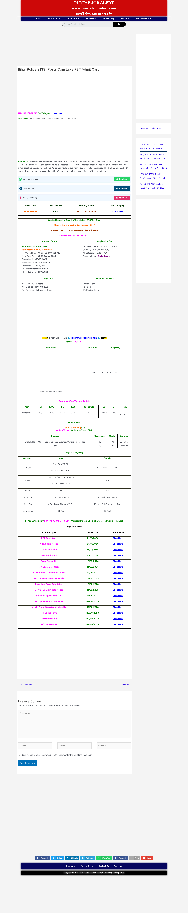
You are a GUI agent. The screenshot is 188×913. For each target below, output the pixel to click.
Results (125, 18)
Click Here (118, 538)
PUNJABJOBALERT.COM (56, 521)
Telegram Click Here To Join (84, 338)
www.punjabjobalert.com (94, 8)
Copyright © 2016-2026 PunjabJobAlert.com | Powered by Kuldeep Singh (94, 873)
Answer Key (108, 18)
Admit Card (73, 18)
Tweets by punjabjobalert (151, 128)
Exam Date (91, 18)
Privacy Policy (87, 866)
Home (38, 18)
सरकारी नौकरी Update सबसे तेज (94, 13)
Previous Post (25, 684)
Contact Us (104, 866)
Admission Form (143, 18)
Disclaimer (71, 866)
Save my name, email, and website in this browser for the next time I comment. (57, 755)
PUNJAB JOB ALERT (94, 2)
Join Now (58, 113)
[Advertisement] (74, 47)
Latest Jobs (54, 18)
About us (118, 866)
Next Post (126, 684)
